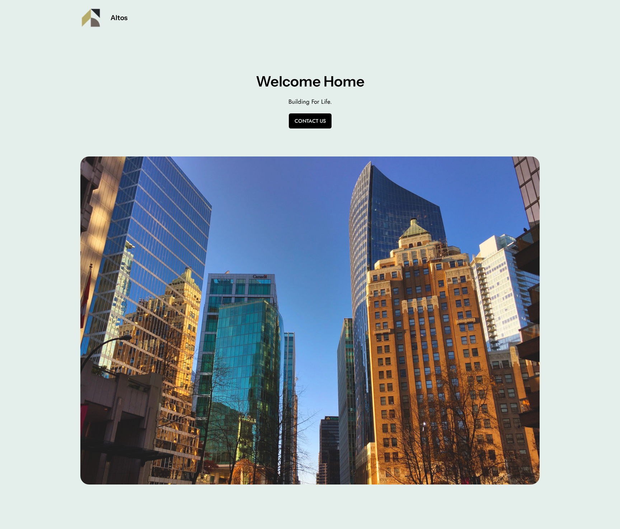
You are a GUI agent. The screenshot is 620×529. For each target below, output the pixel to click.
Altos (119, 17)
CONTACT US (310, 121)
